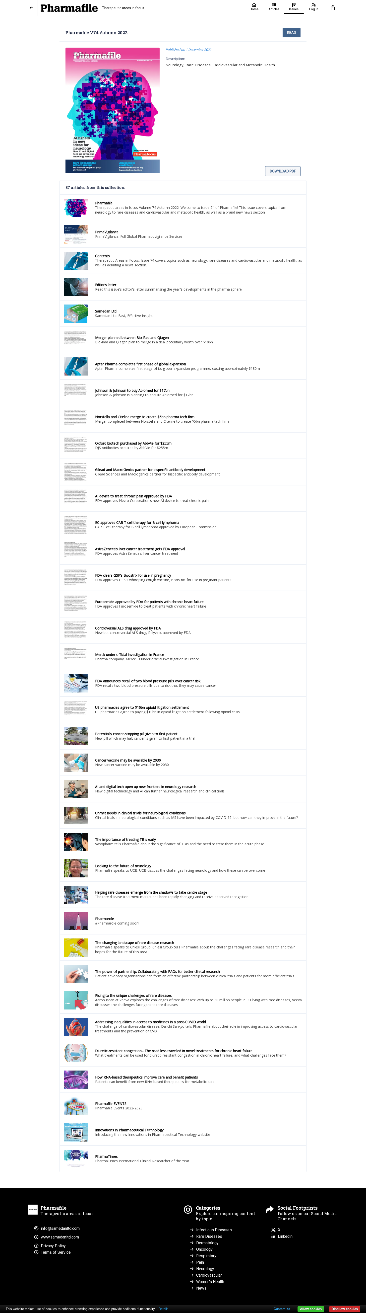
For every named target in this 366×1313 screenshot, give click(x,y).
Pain (200, 1262)
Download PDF (283, 171)
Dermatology (207, 1242)
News (201, 1288)
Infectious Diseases (214, 1230)
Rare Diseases (209, 1236)
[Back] (32, 8)
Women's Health (210, 1281)
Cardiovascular (209, 1275)
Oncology (204, 1249)
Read (291, 33)
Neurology (205, 1268)
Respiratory (206, 1255)
